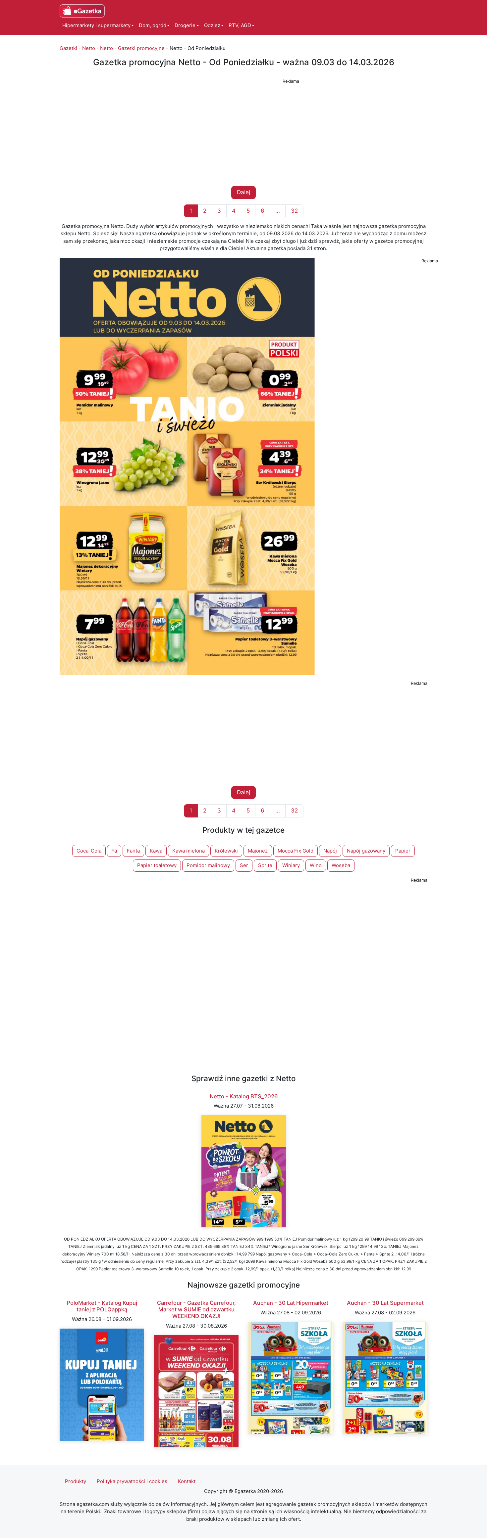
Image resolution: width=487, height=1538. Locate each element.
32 (294, 210)
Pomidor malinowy (208, 865)
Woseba (341, 865)
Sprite (265, 865)
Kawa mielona (188, 851)
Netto (88, 48)
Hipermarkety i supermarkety (96, 25)
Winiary (291, 865)
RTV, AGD (240, 25)
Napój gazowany (366, 851)
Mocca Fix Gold (295, 851)
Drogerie (185, 25)
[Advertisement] (243, 132)
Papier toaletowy (157, 865)
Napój (330, 851)
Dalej (243, 192)
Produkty (75, 1481)
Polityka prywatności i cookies (132, 1481)
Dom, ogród (152, 25)
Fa (114, 851)
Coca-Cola (89, 851)
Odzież (212, 25)
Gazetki (68, 48)
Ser (244, 865)
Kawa (156, 851)
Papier (402, 851)
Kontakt (186, 1481)
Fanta (133, 851)
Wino (316, 865)
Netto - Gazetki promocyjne (132, 48)
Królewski (226, 851)
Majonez (258, 851)
